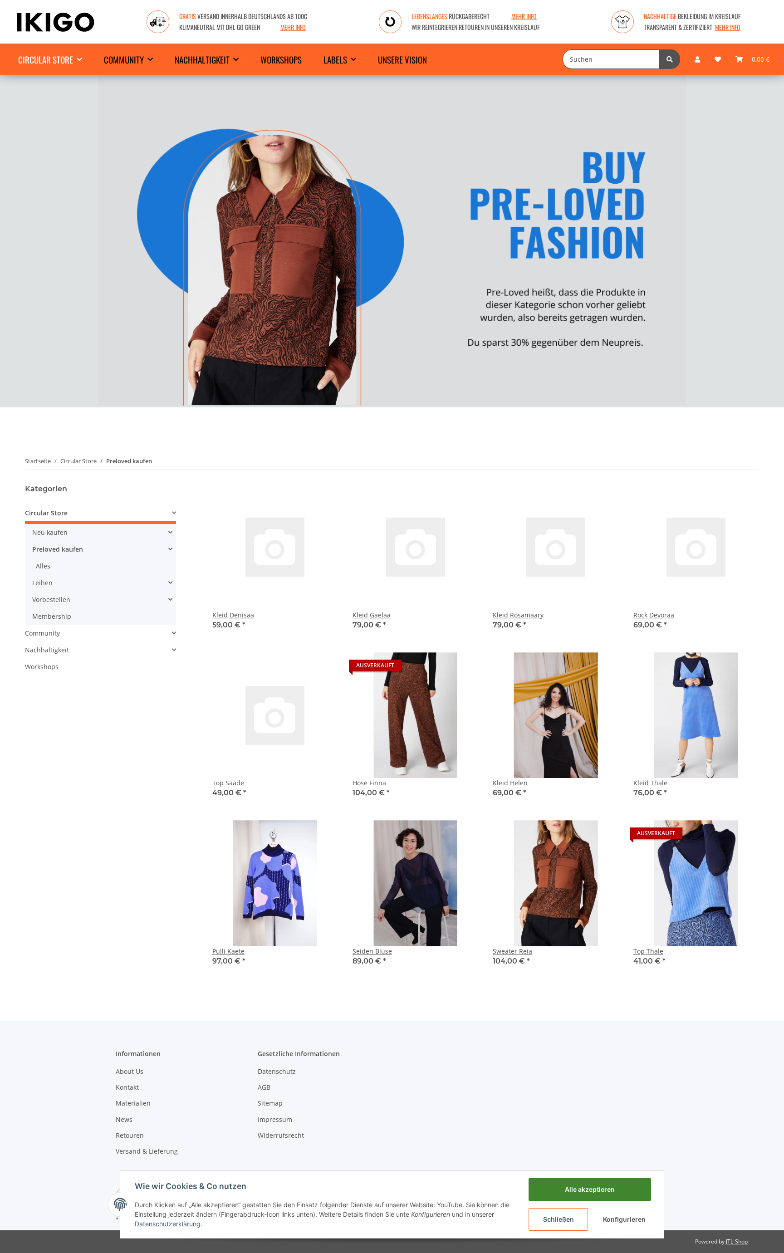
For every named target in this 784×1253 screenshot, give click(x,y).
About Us (129, 1071)
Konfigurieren (624, 1219)
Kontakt (127, 1087)
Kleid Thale (650, 782)
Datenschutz (277, 1071)
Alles (43, 566)
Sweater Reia (512, 951)
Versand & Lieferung (147, 1151)
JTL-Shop (737, 1241)
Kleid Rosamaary (518, 615)
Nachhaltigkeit (47, 650)
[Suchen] (669, 59)
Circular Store (46, 513)
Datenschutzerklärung (168, 1224)
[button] (697, 59)
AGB (264, 1087)
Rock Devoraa (653, 615)
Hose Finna (369, 782)
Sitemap (270, 1103)
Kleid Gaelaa (372, 615)
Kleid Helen (510, 782)
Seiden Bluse (372, 951)
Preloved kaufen (57, 549)
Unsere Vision (402, 59)
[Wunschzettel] (717, 59)
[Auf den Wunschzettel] (323, 500)
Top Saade (228, 782)
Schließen (558, 1219)
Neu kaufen (50, 532)
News (124, 1119)
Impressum (275, 1119)
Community (42, 633)
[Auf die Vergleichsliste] (299, 500)
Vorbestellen (51, 599)
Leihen (42, 582)
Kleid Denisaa (233, 615)
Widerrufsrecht (281, 1135)
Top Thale (648, 951)
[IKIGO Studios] (55, 22)
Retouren (130, 1135)
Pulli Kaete (228, 951)
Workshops (42, 666)
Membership (51, 616)
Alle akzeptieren (590, 1189)
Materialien (133, 1103)
